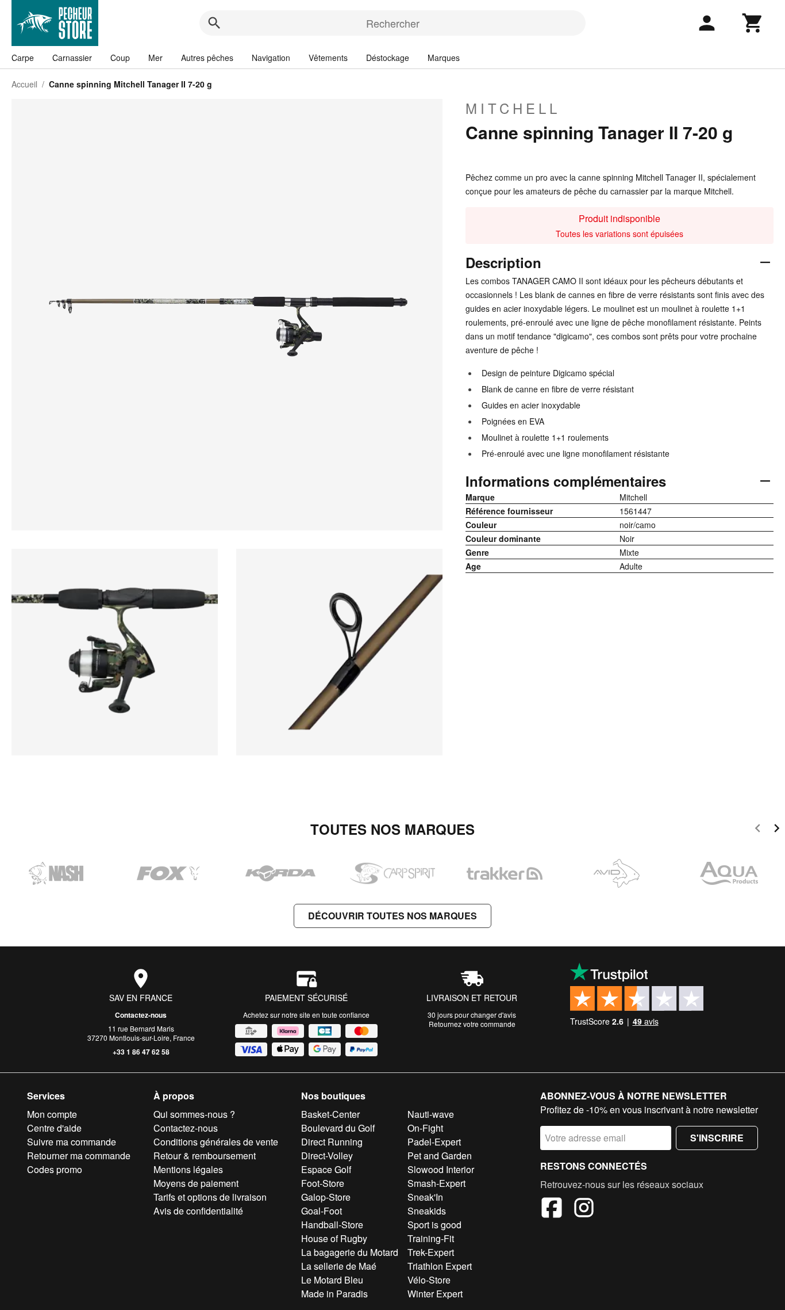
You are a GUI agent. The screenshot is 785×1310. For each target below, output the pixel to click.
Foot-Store (322, 1183)
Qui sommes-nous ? (194, 1114)
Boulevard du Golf (338, 1128)
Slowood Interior (440, 1169)
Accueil (24, 84)
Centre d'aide (54, 1128)
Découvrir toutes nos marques (392, 915)
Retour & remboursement (204, 1155)
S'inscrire (717, 1137)
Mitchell (512, 108)
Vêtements (328, 57)
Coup (120, 57)
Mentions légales (188, 1169)
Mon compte (52, 1114)
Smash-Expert (436, 1183)
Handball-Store (332, 1224)
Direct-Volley (327, 1155)
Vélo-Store (429, 1279)
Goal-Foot (321, 1210)
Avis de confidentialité (198, 1210)
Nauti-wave (430, 1114)
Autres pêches (207, 57)
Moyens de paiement (195, 1183)
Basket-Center (330, 1114)
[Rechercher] (214, 23)
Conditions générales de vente (215, 1141)
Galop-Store (326, 1197)
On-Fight (425, 1128)
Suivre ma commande (71, 1141)
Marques (444, 57)
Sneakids (426, 1210)
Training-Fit (430, 1238)
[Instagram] (583, 1209)
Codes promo (54, 1169)
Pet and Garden (439, 1155)
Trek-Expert (430, 1252)
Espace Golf (326, 1169)
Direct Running (332, 1141)
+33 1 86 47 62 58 (141, 1052)
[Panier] (752, 23)
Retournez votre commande (472, 1024)
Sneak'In (425, 1197)
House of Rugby (334, 1238)
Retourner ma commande (78, 1155)
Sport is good (434, 1224)
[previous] (757, 830)
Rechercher (393, 23)
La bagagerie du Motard (349, 1252)
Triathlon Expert (439, 1266)
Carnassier (72, 57)
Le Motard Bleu (332, 1279)
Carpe (22, 57)
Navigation (271, 57)
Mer (155, 57)
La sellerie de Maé (338, 1266)
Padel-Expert (434, 1141)
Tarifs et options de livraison (210, 1197)
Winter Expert (435, 1293)
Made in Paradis (334, 1293)
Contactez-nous (141, 1014)
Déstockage (387, 57)
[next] (776, 830)
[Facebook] (551, 1209)
